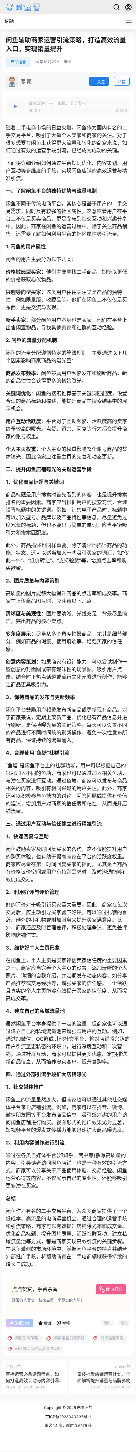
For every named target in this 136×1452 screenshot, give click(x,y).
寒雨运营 (84, 1407)
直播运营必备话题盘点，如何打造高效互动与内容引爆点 (32, 1380)
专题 (9, 21)
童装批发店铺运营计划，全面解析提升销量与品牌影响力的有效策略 (103, 1380)
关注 (101, 81)
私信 (122, 81)
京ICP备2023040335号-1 (68, 1416)
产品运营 (18, 61)
